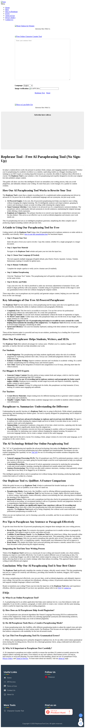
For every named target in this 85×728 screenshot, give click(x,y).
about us (61, 658)
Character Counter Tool (15, 711)
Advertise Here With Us (42, 29)
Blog (7, 10)
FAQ (60, 588)
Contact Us (9, 20)
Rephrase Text (40, 93)
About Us (10, 694)
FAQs (7, 14)
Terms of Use (10, 16)
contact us (67, 588)
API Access (11, 682)
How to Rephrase (11, 12)
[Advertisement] (42, 133)
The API (35, 452)
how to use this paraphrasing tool (36, 234)
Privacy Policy (10, 18)
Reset (48, 93)
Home (7, 8)
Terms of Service (22, 658)
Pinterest (51, 677)
